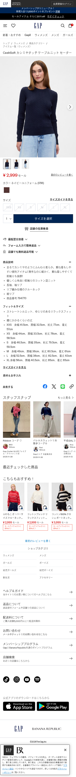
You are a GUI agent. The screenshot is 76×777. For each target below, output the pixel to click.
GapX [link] (28, 35)
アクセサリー (46, 577)
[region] (35, 759)
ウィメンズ (19, 43)
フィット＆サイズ (13, 306)
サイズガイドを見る (61, 199)
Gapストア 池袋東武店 (42, 454)
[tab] (38, 239)
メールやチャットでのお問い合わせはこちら (25, 634)
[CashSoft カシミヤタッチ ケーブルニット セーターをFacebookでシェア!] (45, 387)
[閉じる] (65, 750)
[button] (62, 4)
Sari (41, 448)
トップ (6, 43)
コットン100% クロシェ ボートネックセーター (62, 516)
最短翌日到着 (16, 239)
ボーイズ (43, 563)
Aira (71, 445)
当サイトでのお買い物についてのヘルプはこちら (27, 594)
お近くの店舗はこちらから (16, 661)
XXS (8, 207)
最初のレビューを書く (62, 175)
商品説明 (8, 262)
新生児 (6, 577)
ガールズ (7, 563)
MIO (11, 445)
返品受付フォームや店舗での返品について (24, 608)
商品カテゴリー (37, 43)
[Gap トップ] (38, 25)
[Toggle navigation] (5, 25)
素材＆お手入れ (12, 375)
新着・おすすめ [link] (12, 35)
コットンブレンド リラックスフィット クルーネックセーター (37, 516)
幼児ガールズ (9, 570)
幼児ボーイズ (46, 570)
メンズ (42, 555)
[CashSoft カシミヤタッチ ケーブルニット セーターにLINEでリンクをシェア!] (62, 387)
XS (19, 207)
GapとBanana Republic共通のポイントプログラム (27, 647)
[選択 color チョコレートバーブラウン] (7, 190)
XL (65, 207)
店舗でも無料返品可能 (21, 251)
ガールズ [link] (68, 35)
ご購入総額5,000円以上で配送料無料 (21, 621)
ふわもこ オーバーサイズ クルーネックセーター (13, 516)
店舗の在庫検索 (39, 228)
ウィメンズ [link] (41, 35)
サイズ (7, 200)
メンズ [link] (55, 35)
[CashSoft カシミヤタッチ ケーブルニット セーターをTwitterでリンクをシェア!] (54, 387)
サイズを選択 (43, 218)
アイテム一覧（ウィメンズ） (17, 46)
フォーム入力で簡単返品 (22, 245)
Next (70, 107)
